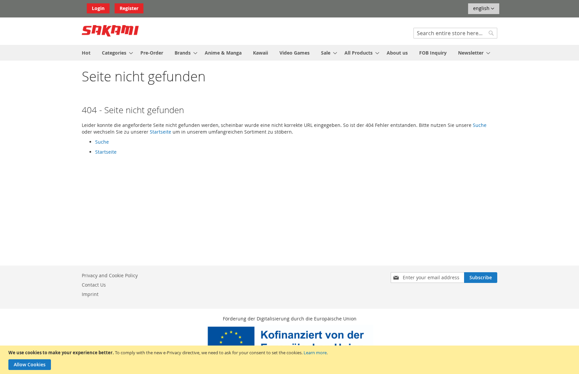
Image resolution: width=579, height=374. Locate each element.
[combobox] (455, 33)
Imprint (90, 294)
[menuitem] (86, 53)
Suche (480, 125)
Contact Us (94, 285)
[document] (290, 360)
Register (129, 8)
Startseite (160, 132)
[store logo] (110, 30)
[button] (483, 8)
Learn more (315, 353)
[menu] (289, 53)
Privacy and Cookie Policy (110, 275)
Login (98, 8)
